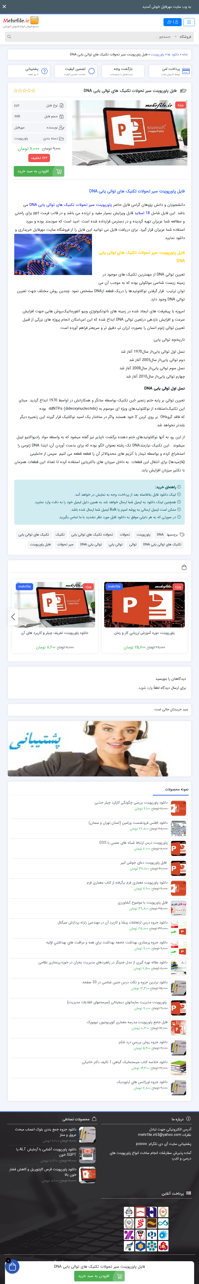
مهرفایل (19, 127)
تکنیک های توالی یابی (33, 534)
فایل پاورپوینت (40, 544)
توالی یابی (116, 544)
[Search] (10, 37)
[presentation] (13, 616)
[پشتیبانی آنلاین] (99, 748)
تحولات (125, 534)
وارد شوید (145, 688)
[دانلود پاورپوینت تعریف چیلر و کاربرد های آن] (55, 604)
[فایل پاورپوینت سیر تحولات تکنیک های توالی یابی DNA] (129, 132)
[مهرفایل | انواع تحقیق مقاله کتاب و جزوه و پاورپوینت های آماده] (21, 22)
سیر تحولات (65, 544)
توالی (133, 544)
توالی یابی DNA (91, 544)
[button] (4, 6)
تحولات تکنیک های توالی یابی (92, 534)
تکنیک (60, 534)
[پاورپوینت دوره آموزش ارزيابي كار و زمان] (144, 604)
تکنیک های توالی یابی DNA (162, 544)
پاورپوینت (21, 138)
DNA (160, 534)
